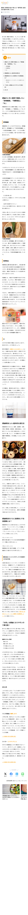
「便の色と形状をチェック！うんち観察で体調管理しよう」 (13, 614)
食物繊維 (8, 66)
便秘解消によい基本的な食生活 (12, 73)
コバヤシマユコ (12, 741)
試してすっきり (23, 781)
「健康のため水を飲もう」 (16, 349)
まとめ (6, 90)
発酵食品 (8, 68)
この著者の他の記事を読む (9, 736)
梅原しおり (13, 714)
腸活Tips (15, 781)
